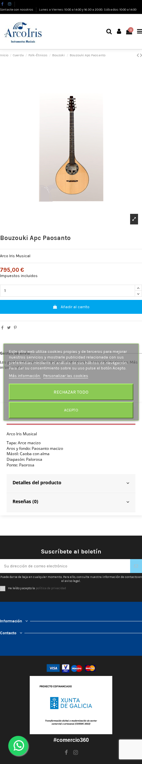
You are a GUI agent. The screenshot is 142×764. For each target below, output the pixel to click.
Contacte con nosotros (17, 10)
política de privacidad (51, 588)
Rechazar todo (71, 392)
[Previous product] (138, 55)
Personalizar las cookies (65, 375)
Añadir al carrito (75, 307)
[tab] (71, 483)
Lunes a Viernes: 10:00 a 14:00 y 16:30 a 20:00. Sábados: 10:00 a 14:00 (87, 10)
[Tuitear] (9, 327)
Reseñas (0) (25, 501)
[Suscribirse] (136, 566)
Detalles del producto (37, 482)
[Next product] (141, 55)
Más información (25, 375)
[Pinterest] (15, 327)
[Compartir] (2, 327)
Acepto (71, 410)
